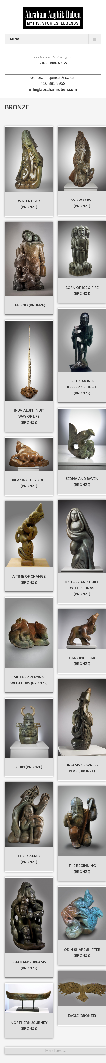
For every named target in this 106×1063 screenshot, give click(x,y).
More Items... (55, 1050)
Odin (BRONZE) (29, 767)
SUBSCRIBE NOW (53, 63)
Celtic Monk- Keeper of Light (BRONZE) (82, 387)
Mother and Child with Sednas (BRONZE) (82, 588)
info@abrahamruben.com (53, 89)
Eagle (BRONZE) (82, 1015)
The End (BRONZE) (29, 305)
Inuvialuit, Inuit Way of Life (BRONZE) (29, 416)
